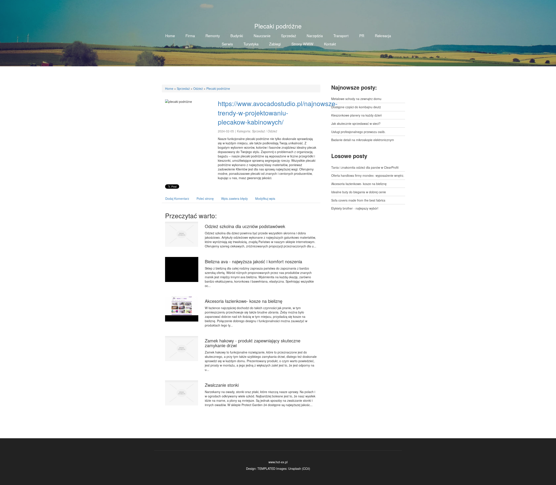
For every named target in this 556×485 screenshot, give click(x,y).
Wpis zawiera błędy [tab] (234, 198)
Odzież (198, 88)
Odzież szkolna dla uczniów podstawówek (245, 226)
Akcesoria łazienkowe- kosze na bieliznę (243, 301)
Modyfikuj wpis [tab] (265, 198)
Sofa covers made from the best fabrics (358, 200)
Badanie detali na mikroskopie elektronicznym (362, 140)
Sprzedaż (183, 88)
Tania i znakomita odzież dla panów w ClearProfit (365, 167)
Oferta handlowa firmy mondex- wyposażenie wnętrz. (367, 175)
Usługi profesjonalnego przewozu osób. (358, 132)
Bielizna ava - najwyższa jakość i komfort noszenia (253, 261)
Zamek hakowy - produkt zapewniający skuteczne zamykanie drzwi (252, 342)
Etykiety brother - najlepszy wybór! (354, 208)
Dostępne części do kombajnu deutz (356, 107)
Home (169, 88)
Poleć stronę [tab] (205, 198)
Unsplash (294, 468)
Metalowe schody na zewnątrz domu (356, 99)
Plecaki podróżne (218, 88)
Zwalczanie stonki (222, 385)
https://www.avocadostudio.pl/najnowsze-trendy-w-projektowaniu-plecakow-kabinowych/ (278, 113)
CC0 (306, 468)
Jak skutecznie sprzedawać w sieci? (356, 123)
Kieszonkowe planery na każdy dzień (356, 115)
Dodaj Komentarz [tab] (177, 198)
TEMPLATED (266, 468)
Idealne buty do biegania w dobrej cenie (358, 192)
